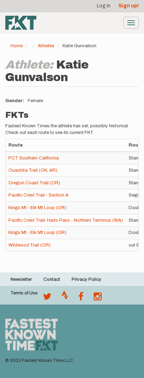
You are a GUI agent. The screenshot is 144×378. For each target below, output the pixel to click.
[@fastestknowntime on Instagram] (97, 298)
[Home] (21, 23)
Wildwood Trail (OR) (29, 245)
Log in (103, 5)
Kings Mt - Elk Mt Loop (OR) (37, 207)
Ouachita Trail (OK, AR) (32, 170)
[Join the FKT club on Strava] (65, 298)
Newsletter (21, 279)
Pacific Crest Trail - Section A (38, 195)
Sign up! (128, 5)
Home (16, 45)
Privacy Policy (86, 279)
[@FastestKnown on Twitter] (47, 298)
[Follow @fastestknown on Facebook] (81, 298)
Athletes (46, 45)
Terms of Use (23, 293)
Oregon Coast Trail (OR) (34, 182)
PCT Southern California (33, 158)
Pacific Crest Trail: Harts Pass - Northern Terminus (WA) (65, 220)
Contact (51, 279)
